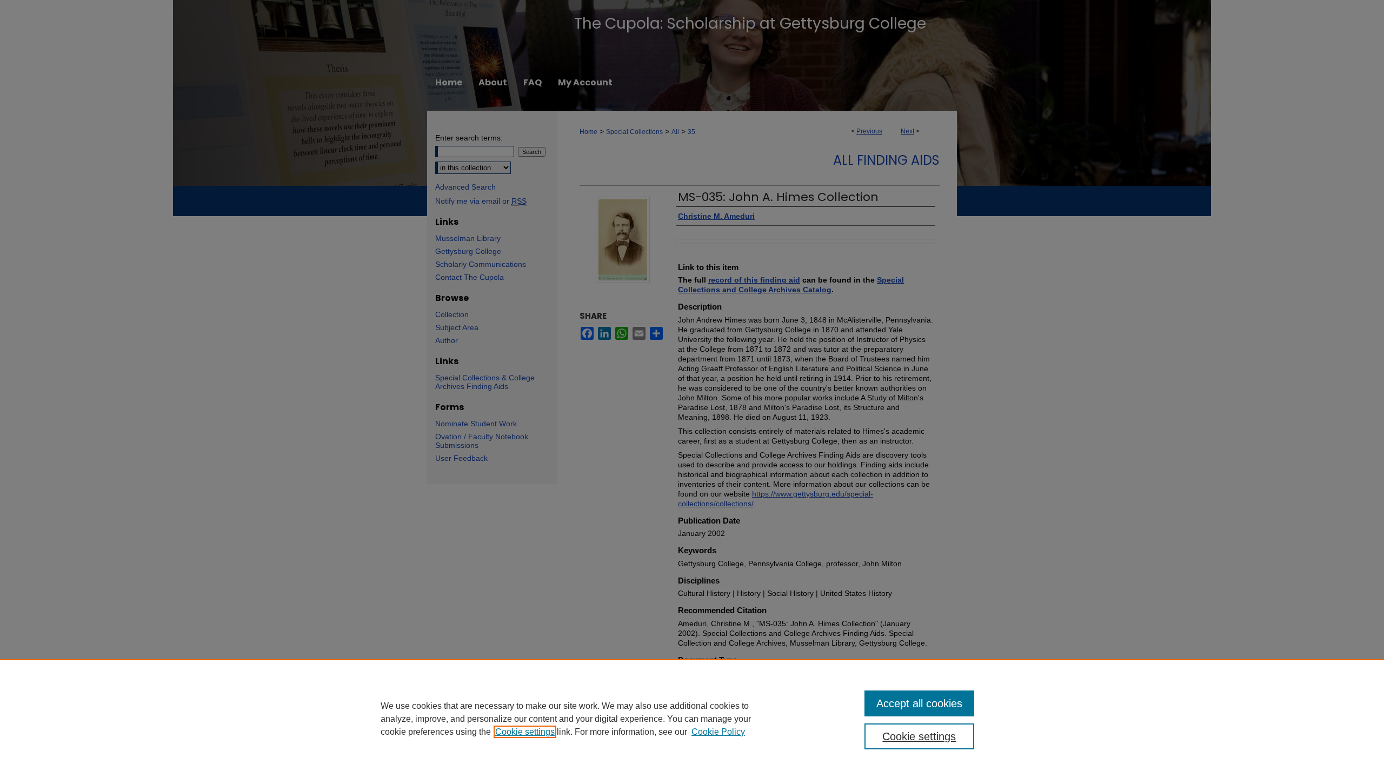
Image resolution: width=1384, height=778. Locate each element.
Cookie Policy (718, 731)
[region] (692, 718)
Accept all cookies (919, 703)
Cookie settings (525, 731)
